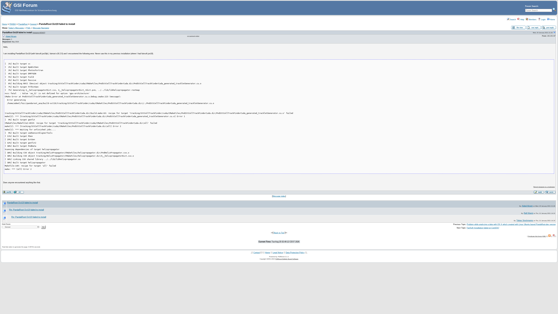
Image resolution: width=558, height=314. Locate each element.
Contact (256, 252)
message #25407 (39, 32)
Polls (28, 28)
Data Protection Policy (295, 252)
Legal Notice (278, 252)
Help (522, 19)
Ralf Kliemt (528, 213)
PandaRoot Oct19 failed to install (17, 32)
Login (543, 19)
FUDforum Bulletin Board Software (286, 259)
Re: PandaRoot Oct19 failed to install (26, 210)
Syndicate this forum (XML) (537, 236)
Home (552, 19)
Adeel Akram (11, 36)
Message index (279, 196)
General (33, 24)
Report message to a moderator (544, 187)
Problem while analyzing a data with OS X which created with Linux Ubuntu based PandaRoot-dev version (511, 224)
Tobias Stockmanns (524, 220)
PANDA (12, 24)
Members (532, 19)
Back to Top (279, 233)
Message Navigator (41, 28)
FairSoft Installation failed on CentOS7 (483, 228)
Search (512, 19)
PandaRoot (23, 24)
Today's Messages (16, 28)
